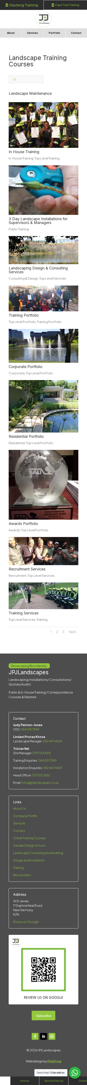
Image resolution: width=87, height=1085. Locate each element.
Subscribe (43, 1016)
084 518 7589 (30, 729)
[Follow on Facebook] (35, 1036)
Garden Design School (29, 845)
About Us (19, 808)
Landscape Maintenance (30, 93)
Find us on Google (26, 922)
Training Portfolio (24, 315)
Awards (14, 530)
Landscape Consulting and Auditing (38, 853)
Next (72, 631)
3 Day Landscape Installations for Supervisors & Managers (38, 221)
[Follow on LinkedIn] (43, 1036)
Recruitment (18, 575)
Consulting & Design (23, 278)
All (14, 79)
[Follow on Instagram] (52, 1036)
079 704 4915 (42, 753)
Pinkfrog (54, 1061)
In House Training (24, 152)
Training (42, 619)
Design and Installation (29, 860)
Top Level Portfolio (22, 322)
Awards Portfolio (23, 523)
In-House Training (21, 158)
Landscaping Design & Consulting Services (38, 270)
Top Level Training (47, 158)
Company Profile (25, 816)
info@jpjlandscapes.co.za (40, 782)
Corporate (17, 373)
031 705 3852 (41, 775)
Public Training (19, 229)
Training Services (23, 613)
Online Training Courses (29, 838)
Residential (17, 443)
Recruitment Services (27, 569)
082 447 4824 (52, 741)
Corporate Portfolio (25, 366)
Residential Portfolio (26, 436)
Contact (19, 830)
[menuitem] (22, 5)
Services (19, 823)
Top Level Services (52, 278)
